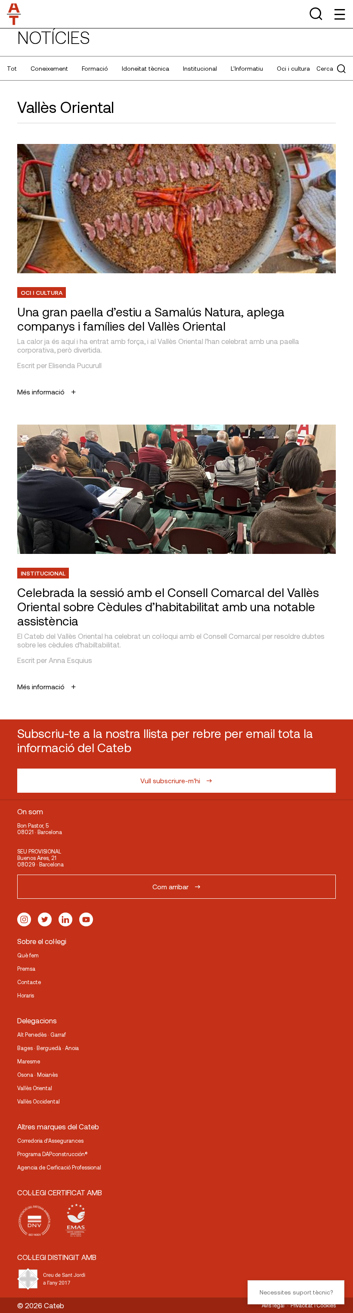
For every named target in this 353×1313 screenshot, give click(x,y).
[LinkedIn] (65, 919)
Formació (95, 68)
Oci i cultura (293, 68)
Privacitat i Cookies (313, 1305)
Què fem (28, 955)
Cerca (324, 68)
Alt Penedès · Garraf (41, 1035)
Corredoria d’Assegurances (50, 1141)
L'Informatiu (247, 68)
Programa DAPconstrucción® (52, 1154)
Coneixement (49, 68)
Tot (12, 68)
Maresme (28, 1061)
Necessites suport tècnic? (296, 1292)
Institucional (200, 68)
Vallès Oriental (34, 1088)
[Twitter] (45, 919)
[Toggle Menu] (339, 14)
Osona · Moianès (37, 1075)
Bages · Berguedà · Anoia (48, 1048)
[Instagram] (24, 919)
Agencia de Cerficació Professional (59, 1167)
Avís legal (273, 1305)
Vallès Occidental (38, 1101)
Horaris (25, 995)
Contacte (29, 982)
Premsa (26, 969)
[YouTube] (86, 919)
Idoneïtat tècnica (145, 68)
